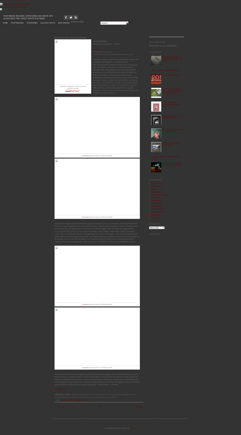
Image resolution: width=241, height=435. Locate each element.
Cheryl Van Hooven (158, 213)
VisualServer (26, 5)
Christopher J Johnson (159, 196)
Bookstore (7, 5)
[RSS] (75, 20)
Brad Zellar (155, 218)
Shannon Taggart (157, 210)
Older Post (139, 407)
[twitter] (71, 20)
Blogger (133, 429)
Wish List (12, 8)
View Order (4, 8)
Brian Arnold (156, 187)
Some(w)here (97, 50)
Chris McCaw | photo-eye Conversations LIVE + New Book (173, 59)
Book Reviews (65, 401)
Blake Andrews (156, 184)
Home (99, 407)
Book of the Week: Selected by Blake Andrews (173, 118)
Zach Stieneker (157, 207)
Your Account (21, 8)
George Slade (156, 204)
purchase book (60, 390)
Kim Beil (154, 190)
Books (71, 401)
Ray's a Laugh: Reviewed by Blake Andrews (172, 131)
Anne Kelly (155, 198)
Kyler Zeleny (156, 215)
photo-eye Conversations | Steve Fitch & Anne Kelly (173, 165)
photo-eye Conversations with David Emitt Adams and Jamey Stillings (173, 92)
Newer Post (59, 407)
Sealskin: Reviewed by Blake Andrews (171, 145)
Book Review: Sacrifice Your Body (165, 71)
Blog (19, 5)
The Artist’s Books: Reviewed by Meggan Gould (171, 105)
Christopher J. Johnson (81, 401)
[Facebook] (66, 20)
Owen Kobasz (156, 201)
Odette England (157, 193)
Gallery (14, 5)
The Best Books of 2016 (172, 76)
